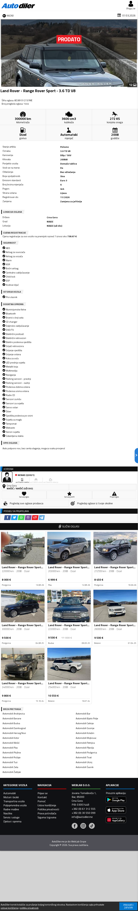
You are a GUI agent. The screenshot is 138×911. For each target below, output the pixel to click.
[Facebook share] (7, 517)
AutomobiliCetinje (85, 723)
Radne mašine (11, 809)
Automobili (9, 793)
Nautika (7, 813)
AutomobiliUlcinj (84, 762)
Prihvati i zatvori (128, 906)
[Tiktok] (92, 826)
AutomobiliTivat (84, 757)
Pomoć (42, 801)
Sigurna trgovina (47, 817)
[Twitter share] (14, 517)
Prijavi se (43, 793)
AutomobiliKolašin (85, 733)
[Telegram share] (41, 517)
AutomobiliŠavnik (85, 767)
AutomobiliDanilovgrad (14, 728)
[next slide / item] (135, 53)
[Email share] (35, 517)
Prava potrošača (47, 813)
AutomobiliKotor (11, 738)
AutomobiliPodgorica (86, 752)
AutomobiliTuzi (10, 762)
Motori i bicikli (11, 797)
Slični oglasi (70, 526)
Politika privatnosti (48, 809)
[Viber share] (28, 517)
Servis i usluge (11, 817)
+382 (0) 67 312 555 (83, 809)
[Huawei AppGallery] (116, 820)
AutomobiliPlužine (12, 752)
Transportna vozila (14, 801)
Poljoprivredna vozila (15, 805)
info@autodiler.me (82, 817)
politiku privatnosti (29, 908)
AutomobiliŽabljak (12, 772)
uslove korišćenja (9, 908)
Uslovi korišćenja (47, 805)
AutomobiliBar (83, 713)
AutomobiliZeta (10, 767)
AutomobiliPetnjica (85, 742)
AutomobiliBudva (11, 723)
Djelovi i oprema (12, 821)
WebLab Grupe (78, 841)
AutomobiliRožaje (12, 757)
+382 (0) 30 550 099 (83, 813)
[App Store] (116, 810)
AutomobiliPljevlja (85, 747)
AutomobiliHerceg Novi (14, 733)
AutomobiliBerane (12, 718)
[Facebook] (75, 826)
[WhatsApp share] (21, 517)
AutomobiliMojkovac (86, 738)
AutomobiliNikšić (11, 742)
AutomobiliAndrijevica (14, 713)
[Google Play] (116, 800)
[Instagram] (83, 826)
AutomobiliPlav (10, 747)
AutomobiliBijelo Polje (87, 718)
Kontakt (42, 797)
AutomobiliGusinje (85, 728)
